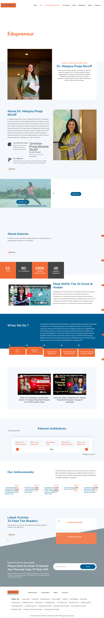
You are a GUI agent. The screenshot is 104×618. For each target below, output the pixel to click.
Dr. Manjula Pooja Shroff (28, 602)
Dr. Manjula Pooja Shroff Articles (61, 606)
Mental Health (83, 599)
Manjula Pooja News (86, 602)
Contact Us (98, 5)
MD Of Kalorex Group (74, 602)
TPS (41, 5)
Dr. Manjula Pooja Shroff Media (51, 609)
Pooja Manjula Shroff (50, 602)
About (35, 5)
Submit (88, 567)
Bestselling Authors (45, 599)
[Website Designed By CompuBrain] (66, 615)
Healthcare (65, 599)
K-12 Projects (66, 5)
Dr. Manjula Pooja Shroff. (52, 615)
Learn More (12, 169)
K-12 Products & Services (52, 5)
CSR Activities (45, 592)
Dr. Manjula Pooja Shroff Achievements (32, 609)
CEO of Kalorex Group (62, 602)
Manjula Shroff (39, 602)
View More (12, 535)
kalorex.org (75, 194)
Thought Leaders (25, 599)
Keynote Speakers (56, 599)
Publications (81, 5)
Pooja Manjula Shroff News (45, 606)
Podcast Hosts (35, 599)
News (74, 5)
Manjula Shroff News (16, 609)
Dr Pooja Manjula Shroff (17, 606)
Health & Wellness (74, 599)
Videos (90, 5)
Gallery (56, 592)
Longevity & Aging (15, 602)
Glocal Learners (32, 592)
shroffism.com (22, 202)
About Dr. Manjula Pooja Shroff (78, 606)
